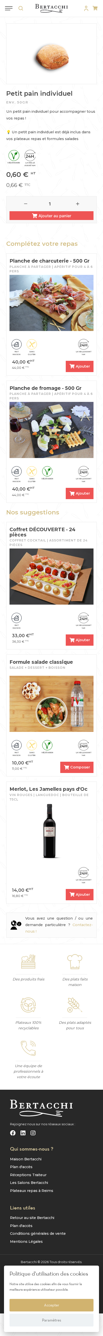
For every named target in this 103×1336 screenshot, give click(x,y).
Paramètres (51, 1319)
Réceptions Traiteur (28, 1175)
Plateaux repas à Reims (31, 1190)
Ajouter (83, 366)
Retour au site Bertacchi (32, 1217)
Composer (80, 767)
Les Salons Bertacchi (29, 1182)
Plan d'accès (21, 1167)
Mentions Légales (26, 1241)
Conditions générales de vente (38, 1233)
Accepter (51, 1304)
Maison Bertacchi (26, 1159)
